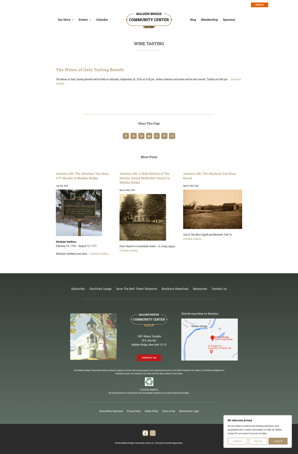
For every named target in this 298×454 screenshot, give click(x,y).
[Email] (172, 136)
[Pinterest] (164, 136)
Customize (237, 441)
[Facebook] (126, 136)
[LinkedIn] (149, 136)
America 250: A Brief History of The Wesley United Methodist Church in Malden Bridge (145, 178)
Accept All (278, 441)
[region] (258, 431)
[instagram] (153, 433)
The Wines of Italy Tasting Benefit (90, 69)
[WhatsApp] (156, 136)
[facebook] (145, 433)
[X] (134, 136)
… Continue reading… (98, 253)
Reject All (258, 441)
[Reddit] (141, 136)
